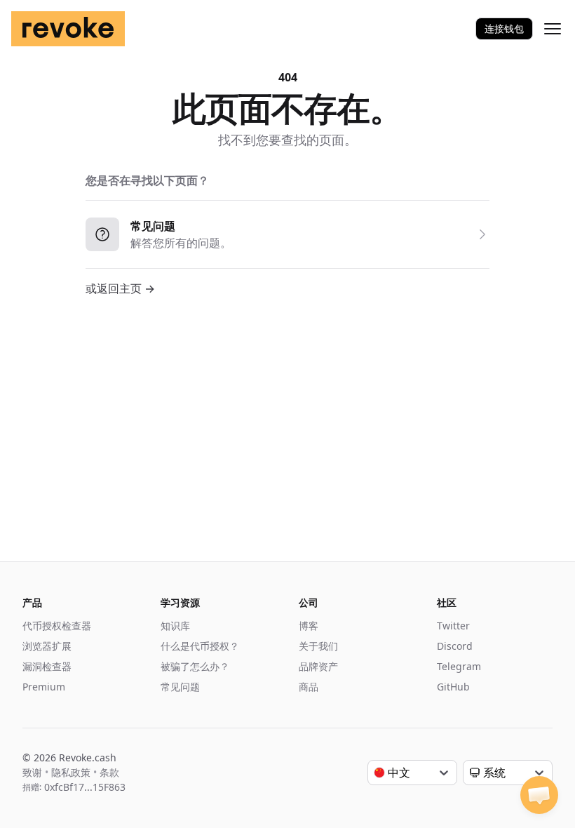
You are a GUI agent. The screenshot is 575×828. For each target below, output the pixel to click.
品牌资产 (318, 666)
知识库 (175, 625)
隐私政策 (70, 772)
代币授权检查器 (56, 625)
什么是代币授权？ (200, 646)
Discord (455, 646)
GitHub (453, 686)
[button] (539, 795)
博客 (308, 625)
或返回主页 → (120, 288)
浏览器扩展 (47, 646)
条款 (109, 772)
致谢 (32, 772)
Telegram (459, 666)
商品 (308, 686)
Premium (43, 686)
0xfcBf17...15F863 (85, 787)
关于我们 (318, 646)
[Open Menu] (552, 29)
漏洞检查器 (47, 666)
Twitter (453, 625)
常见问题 (180, 686)
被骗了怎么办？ (195, 666)
